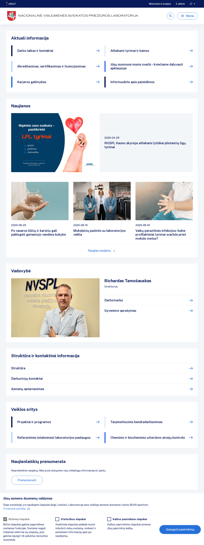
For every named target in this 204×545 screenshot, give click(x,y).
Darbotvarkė (113, 300)
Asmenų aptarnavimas (27, 389)
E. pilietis (180, 4)
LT (191, 4)
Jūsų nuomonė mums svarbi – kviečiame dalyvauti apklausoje (146, 66)
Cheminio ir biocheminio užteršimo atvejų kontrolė (147, 438)
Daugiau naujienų (99, 250)
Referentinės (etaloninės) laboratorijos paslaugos (54, 438)
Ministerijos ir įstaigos (160, 4)
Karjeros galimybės (31, 82)
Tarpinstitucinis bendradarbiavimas (136, 422)
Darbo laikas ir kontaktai (35, 51)
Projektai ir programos (34, 422)
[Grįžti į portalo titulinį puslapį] (11, 4)
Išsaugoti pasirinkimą (180, 529)
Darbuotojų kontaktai (27, 379)
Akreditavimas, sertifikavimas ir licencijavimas (51, 66)
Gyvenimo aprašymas (120, 311)
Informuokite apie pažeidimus (132, 82)
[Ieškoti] (170, 15)
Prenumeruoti (27, 480)
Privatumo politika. (14, 508)
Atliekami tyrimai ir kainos (129, 51)
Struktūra (18, 368)
